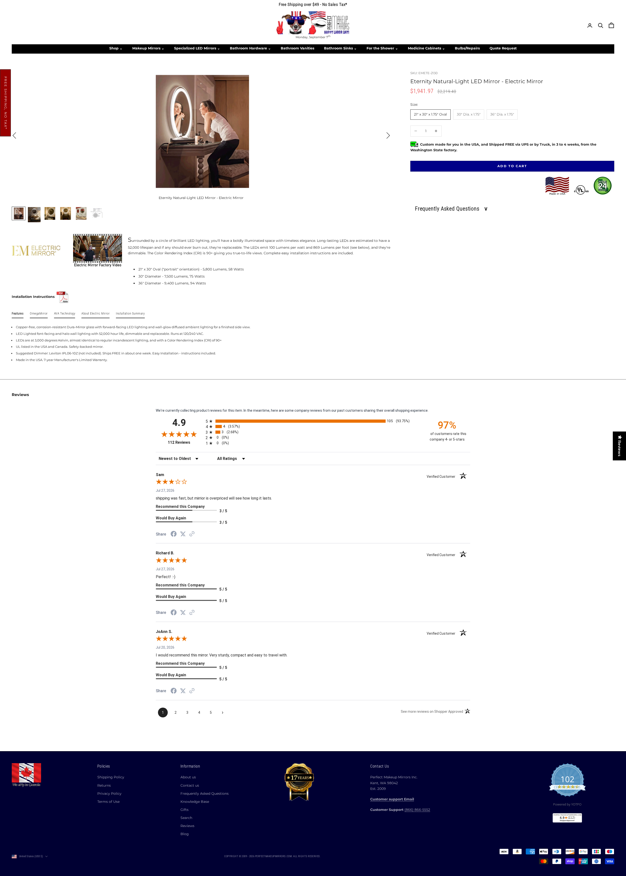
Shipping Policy (110, 777)
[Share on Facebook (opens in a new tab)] (174, 535)
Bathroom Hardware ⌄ (250, 48)
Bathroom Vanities (297, 48)
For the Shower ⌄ (382, 48)
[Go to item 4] (65, 213)
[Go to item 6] (97, 213)
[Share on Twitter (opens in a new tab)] (183, 534)
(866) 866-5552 (417, 809)
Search (186, 818)
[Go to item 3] (50, 213)
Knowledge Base (194, 801)
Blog (184, 834)
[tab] (17, 314)
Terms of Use (108, 801)
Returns (104, 785)
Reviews (187, 826)
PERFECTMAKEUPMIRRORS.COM (273, 856)
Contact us (189, 785)
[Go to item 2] (34, 215)
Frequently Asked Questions (204, 793)
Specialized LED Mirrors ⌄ (197, 48)
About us (188, 777)
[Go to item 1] (18, 213)
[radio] (313, 421)
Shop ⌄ (116, 48)
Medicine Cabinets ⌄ (426, 48)
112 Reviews (185, 442)
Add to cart (512, 166)
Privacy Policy (109, 793)
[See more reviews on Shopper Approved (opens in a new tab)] (192, 534)
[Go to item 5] (81, 213)
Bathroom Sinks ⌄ (340, 48)
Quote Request (503, 48)
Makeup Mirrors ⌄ (148, 48)
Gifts (184, 809)
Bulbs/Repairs (467, 48)
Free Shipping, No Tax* (6, 102)
